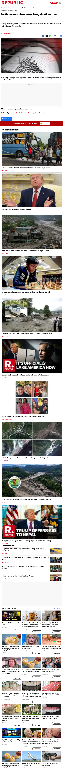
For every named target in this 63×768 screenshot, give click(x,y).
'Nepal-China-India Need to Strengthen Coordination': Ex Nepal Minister (25, 251)
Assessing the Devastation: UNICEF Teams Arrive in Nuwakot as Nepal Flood (27, 334)
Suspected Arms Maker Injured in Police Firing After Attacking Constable (24, 550)
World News (5, 212)
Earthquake (6, 119)
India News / (8, 7)
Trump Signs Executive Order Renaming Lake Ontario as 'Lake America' (25, 375)
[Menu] (59, 3)
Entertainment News (7, 419)
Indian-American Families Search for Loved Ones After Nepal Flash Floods (26, 499)
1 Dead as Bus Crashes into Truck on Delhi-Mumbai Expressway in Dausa (26, 168)
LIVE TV (55, 3)
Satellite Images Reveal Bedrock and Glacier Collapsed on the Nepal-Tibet (26, 458)
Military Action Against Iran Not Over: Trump (16, 209)
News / (3, 7)
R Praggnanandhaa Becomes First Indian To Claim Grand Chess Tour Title (26, 292)
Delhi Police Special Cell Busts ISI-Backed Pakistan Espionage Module (23, 567)
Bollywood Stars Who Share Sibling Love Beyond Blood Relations (23, 416)
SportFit (4, 294)
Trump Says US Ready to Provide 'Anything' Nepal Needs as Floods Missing (26, 541)
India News (4, 36)
